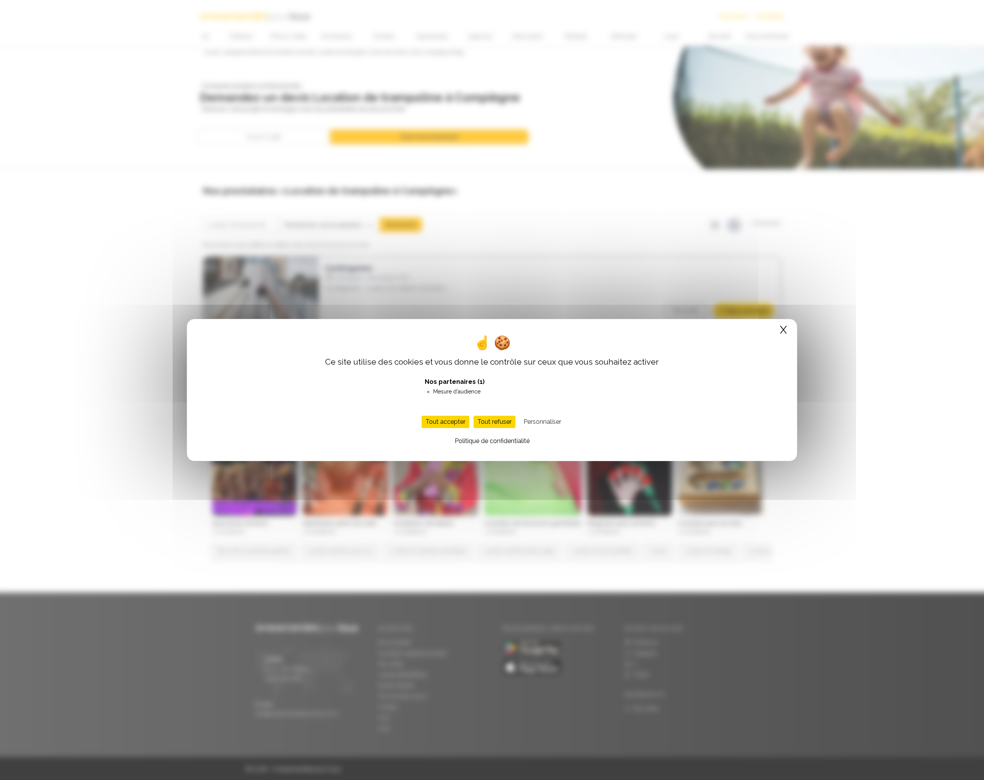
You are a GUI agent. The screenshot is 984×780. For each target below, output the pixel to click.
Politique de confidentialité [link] (492, 441)
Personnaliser (542, 421)
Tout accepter (445, 421)
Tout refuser (494, 421)
